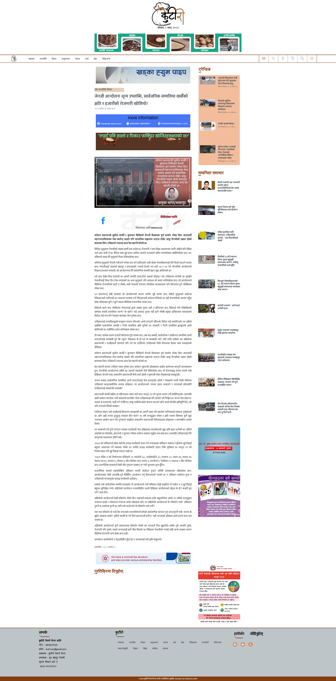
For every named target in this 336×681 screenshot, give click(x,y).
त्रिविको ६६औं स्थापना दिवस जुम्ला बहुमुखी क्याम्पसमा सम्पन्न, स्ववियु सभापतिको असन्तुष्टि (228, 261)
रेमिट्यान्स (106, 58)
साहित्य (155, 648)
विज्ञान (135, 648)
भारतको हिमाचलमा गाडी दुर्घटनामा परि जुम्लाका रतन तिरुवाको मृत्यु (227, 80)
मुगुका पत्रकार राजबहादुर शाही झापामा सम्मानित (228, 331)
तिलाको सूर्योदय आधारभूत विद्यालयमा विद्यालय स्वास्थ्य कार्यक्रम (226, 105)
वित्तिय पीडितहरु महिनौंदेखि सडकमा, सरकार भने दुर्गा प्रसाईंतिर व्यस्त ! (229, 382)
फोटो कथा (217, 642)
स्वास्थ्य (165, 648)
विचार (54, 58)
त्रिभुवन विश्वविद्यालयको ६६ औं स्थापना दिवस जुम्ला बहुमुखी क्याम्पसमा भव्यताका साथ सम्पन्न (229, 285)
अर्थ (86, 58)
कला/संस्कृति (123, 648)
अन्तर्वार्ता (205, 642)
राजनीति (43, 58)
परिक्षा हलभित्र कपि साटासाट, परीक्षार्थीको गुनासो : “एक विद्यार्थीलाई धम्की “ (228, 236)
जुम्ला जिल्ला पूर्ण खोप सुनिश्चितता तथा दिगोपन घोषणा (227, 209)
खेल (95, 58)
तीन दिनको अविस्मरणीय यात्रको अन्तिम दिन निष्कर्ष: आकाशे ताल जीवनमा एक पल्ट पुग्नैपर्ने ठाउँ (229, 408)
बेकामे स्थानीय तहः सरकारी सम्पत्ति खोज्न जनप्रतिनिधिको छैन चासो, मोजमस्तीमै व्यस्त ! (229, 186)
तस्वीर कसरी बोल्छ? (226, 123)
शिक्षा (145, 648)
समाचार (31, 58)
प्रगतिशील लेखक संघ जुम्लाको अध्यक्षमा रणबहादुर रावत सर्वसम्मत (229, 357)
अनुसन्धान (66, 58)
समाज (77, 58)
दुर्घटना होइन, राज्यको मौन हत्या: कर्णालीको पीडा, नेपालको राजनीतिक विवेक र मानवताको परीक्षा (227, 152)
